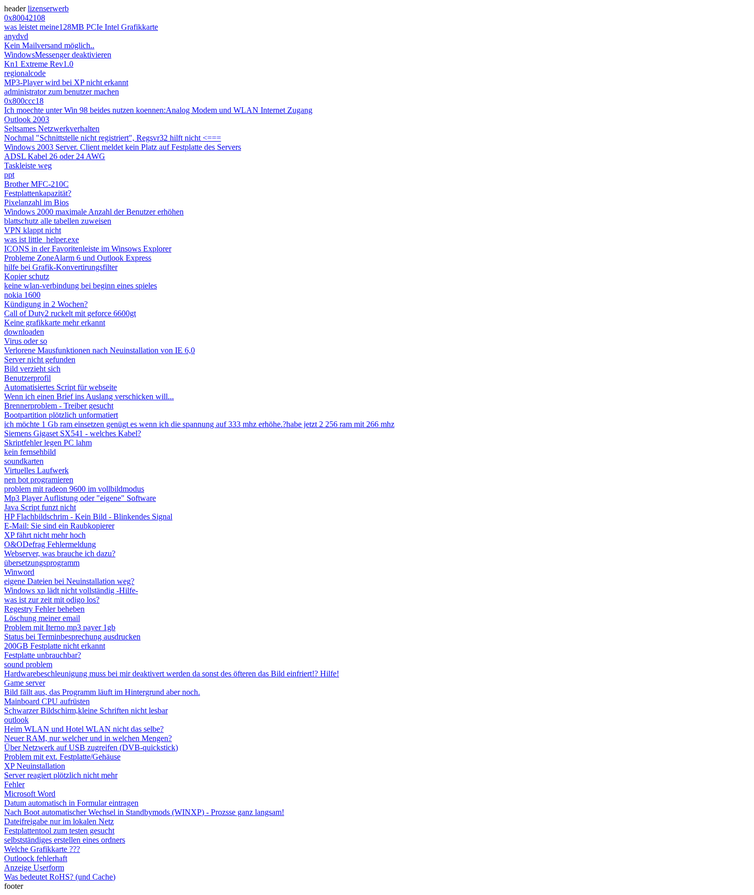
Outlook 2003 (26, 119)
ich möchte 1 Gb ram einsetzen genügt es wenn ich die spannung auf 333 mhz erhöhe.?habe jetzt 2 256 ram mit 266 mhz (199, 424)
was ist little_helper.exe (41, 239)
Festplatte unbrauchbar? (42, 655)
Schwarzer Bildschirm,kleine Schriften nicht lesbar (86, 710)
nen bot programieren (38, 479)
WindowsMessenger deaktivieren (57, 54)
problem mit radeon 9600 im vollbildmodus (74, 488)
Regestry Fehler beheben (44, 609)
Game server (24, 682)
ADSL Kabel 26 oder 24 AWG (54, 156)
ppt (9, 174)
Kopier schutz (26, 276)
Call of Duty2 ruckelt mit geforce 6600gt (70, 313)
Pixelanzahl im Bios (36, 202)
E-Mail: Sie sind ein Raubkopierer (59, 525)
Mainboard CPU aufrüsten (47, 701)
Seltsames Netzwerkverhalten (52, 128)
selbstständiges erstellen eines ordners (64, 839)
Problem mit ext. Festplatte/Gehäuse (62, 756)
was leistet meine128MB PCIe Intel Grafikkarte (81, 27)
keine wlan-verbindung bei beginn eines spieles (80, 285)
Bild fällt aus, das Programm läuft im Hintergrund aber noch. (102, 692)
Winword (19, 572)
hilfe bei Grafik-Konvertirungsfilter (60, 267)
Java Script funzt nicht (40, 507)
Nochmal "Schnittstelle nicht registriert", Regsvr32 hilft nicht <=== (112, 137)
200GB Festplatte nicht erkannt (54, 645)
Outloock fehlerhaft (35, 858)
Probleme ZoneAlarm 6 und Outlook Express (77, 258)
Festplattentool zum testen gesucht (59, 830)
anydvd (16, 36)
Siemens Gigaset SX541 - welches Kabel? (72, 433)
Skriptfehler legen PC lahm (48, 442)
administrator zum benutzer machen (61, 91)
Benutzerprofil (27, 378)
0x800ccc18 (24, 100)
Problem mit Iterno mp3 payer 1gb (59, 627)
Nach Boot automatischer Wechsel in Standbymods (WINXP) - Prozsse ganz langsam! (144, 812)
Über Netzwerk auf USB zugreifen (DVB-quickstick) (91, 747)
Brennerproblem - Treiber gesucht (58, 405)
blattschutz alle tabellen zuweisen (57, 221)
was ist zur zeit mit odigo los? (52, 599)
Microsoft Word (29, 793)
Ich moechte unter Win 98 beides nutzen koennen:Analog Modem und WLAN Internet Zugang (158, 110)
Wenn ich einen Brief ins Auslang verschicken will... (89, 396)
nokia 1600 (22, 294)
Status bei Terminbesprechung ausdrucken (72, 636)
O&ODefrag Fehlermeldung (50, 544)
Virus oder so (25, 341)
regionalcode (25, 73)
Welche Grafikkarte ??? (42, 849)
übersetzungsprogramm (42, 562)
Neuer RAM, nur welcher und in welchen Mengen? (88, 738)
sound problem (28, 664)
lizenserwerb (48, 8)
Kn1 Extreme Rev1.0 (38, 64)
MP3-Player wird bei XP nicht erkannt (66, 82)
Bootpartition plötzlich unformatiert (61, 415)
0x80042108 (24, 17)
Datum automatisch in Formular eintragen (71, 803)
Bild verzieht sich (32, 368)
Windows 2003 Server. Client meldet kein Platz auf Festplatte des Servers (122, 147)
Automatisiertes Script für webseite (60, 387)
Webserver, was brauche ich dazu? (59, 553)
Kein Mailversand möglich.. (49, 45)
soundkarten (24, 461)
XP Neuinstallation (34, 766)
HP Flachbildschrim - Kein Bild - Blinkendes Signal (88, 516)
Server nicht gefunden (39, 359)
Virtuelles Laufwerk (36, 470)
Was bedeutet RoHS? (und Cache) (59, 876)
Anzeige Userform (34, 867)
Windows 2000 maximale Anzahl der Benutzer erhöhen (94, 211)
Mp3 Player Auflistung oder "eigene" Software (80, 498)
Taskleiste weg (28, 165)
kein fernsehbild (30, 452)
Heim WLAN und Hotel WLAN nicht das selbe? (84, 729)
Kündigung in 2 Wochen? (46, 304)
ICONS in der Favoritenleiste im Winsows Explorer (87, 248)
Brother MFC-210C (36, 184)
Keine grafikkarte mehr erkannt (54, 322)
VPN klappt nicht (32, 230)
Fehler (14, 784)
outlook (16, 719)
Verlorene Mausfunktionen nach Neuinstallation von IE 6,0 (99, 350)
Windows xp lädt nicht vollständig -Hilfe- (71, 590)
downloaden (24, 331)
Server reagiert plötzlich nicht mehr (60, 775)
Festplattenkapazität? (37, 193)
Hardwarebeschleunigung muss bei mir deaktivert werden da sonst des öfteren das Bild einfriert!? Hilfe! (171, 673)
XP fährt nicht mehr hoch (45, 535)
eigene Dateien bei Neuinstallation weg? (69, 581)
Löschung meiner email (42, 618)
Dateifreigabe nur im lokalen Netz (59, 821)
